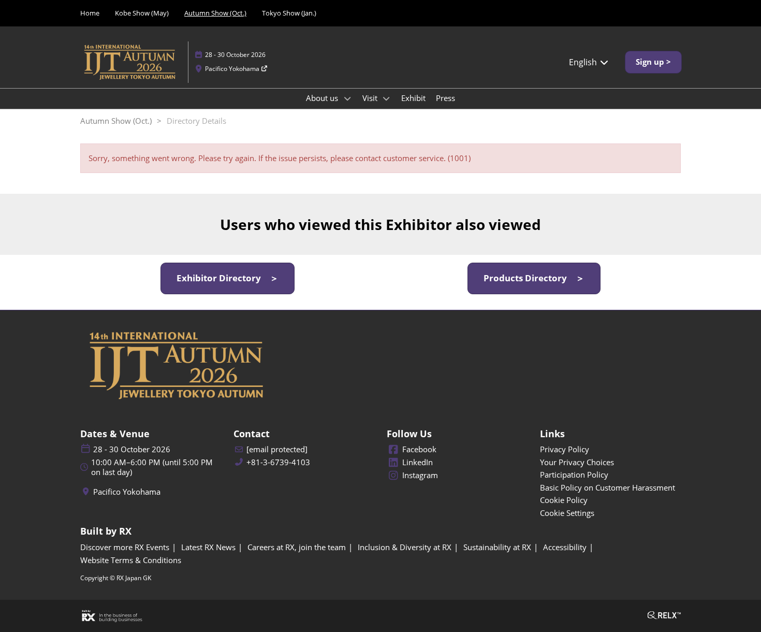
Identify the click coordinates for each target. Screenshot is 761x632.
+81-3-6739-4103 (278, 462)
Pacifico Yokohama (233, 68)
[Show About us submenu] (347, 98)
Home (89, 13)
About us (323, 98)
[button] (653, 62)
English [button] (584, 62)
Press (445, 98)
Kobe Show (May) (142, 13)
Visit (370, 98)
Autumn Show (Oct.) (215, 13)
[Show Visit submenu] (386, 98)
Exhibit (413, 98)
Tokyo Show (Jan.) (289, 13)
